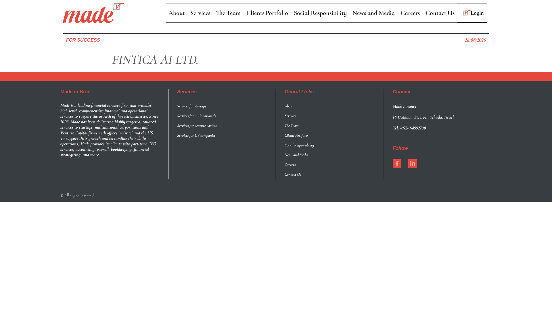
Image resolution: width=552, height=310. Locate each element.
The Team (292, 125)
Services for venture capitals (197, 125)
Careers (290, 164)
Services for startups (191, 106)
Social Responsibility (299, 145)
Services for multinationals (196, 115)
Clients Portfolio (296, 135)
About (289, 106)
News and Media (296, 154)
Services (187, 91)
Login (477, 12)
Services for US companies (196, 135)
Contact (402, 91)
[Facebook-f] (397, 163)
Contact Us (293, 174)
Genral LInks (299, 91)
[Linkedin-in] (412, 163)
